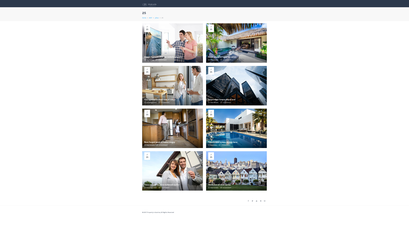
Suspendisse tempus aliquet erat (221, 99)
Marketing (150, 60)
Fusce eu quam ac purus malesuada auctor (161, 184)
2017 (150, 18)
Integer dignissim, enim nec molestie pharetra (163, 57)
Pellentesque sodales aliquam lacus (222, 142)
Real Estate (214, 60)
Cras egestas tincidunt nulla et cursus (160, 99)
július (157, 18)
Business (213, 145)
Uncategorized (151, 102)
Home (144, 18)
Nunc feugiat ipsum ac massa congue (159, 142)
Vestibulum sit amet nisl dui (219, 184)
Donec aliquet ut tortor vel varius (222, 57)
